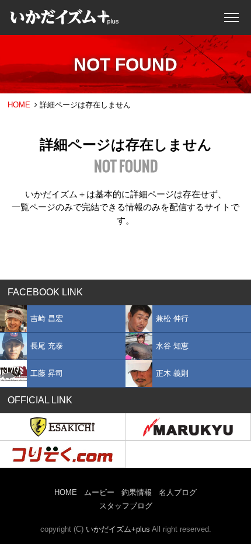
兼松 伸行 (172, 318)
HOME (19, 104)
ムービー (99, 492)
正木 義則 (172, 373)
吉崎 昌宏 (46, 318)
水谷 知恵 (172, 345)
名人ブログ (178, 492)
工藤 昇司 (46, 373)
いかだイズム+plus (118, 529)
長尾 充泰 (46, 345)
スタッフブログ (125, 505)
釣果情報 (136, 492)
